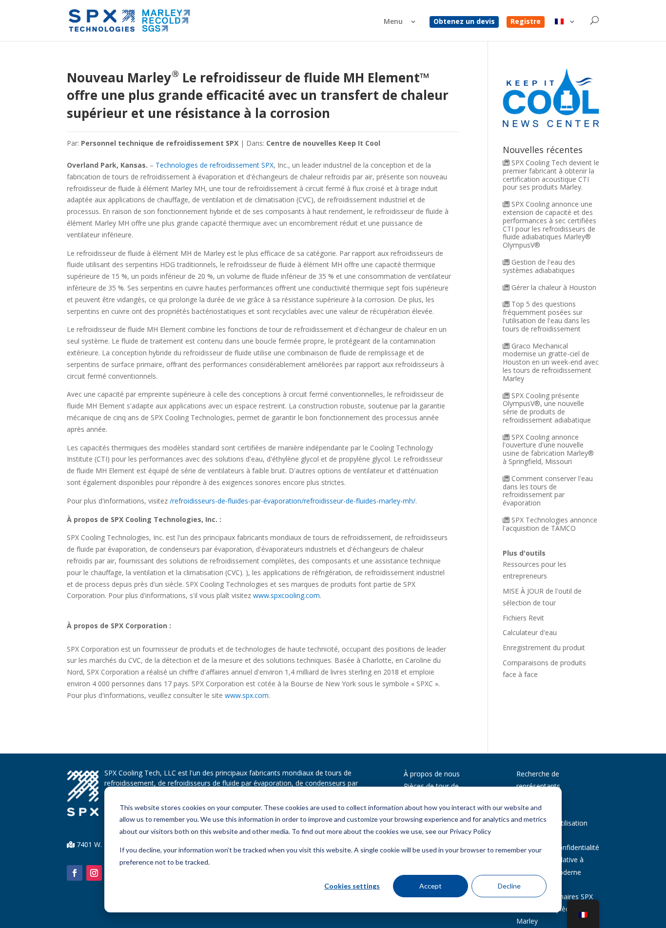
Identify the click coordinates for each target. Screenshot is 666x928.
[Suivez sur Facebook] (74, 873)
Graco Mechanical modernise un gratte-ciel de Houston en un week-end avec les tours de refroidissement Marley (551, 362)
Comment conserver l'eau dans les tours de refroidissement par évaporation (548, 490)
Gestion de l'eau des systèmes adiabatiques (539, 266)
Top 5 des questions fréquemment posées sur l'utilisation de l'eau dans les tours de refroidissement (546, 316)
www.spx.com (247, 695)
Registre (525, 22)
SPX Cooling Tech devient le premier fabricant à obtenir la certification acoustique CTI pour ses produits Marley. (551, 175)
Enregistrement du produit (544, 647)
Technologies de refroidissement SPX (215, 165)
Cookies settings (352, 886)
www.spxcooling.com (286, 595)
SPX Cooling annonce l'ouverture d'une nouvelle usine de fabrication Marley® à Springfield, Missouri (548, 449)
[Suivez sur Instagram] (94, 873)
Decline (509, 886)
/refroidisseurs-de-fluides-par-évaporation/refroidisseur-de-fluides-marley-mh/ (292, 500)
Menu (393, 22)
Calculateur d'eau (530, 632)
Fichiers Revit (523, 617)
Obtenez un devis (464, 22)
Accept (430, 886)
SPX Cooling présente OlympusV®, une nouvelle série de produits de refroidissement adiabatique (547, 408)
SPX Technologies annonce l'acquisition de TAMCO (550, 524)
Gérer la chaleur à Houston (553, 287)
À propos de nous (432, 773)
